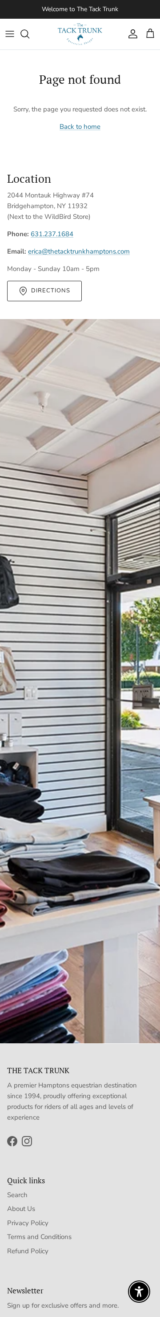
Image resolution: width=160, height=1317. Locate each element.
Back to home (80, 126)
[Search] (29, 34)
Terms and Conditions (39, 1236)
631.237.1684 (52, 234)
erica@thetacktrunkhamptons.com (79, 251)
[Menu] (10, 34)
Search (17, 1194)
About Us (21, 1208)
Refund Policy (27, 1251)
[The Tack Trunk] (80, 34)
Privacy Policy (27, 1223)
